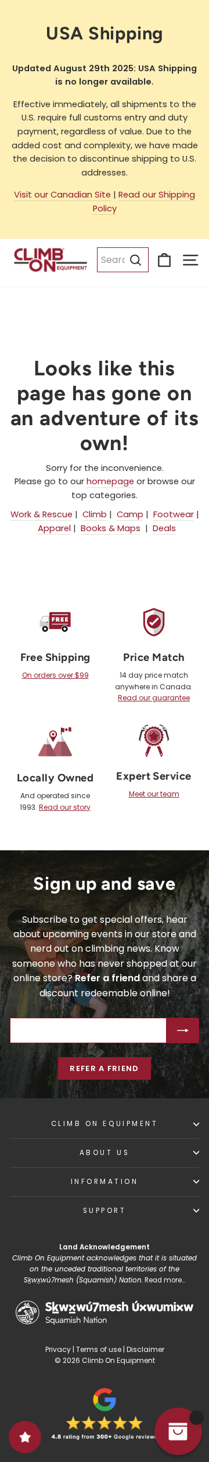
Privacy (58, 1349)
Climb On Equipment (104, 1123)
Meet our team (154, 794)
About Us (104, 1152)
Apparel (54, 528)
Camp (130, 514)
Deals (164, 528)
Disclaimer (145, 1349)
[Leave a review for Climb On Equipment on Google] (104, 1413)
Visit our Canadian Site (62, 194)
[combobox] (123, 260)
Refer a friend (104, 1068)
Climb (94, 514)
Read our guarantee (154, 698)
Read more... (165, 1280)
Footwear (173, 514)
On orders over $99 (55, 675)
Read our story (65, 807)
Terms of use (98, 1349)
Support (105, 1210)
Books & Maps (110, 528)
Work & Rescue (41, 514)
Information (105, 1181)
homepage (110, 481)
